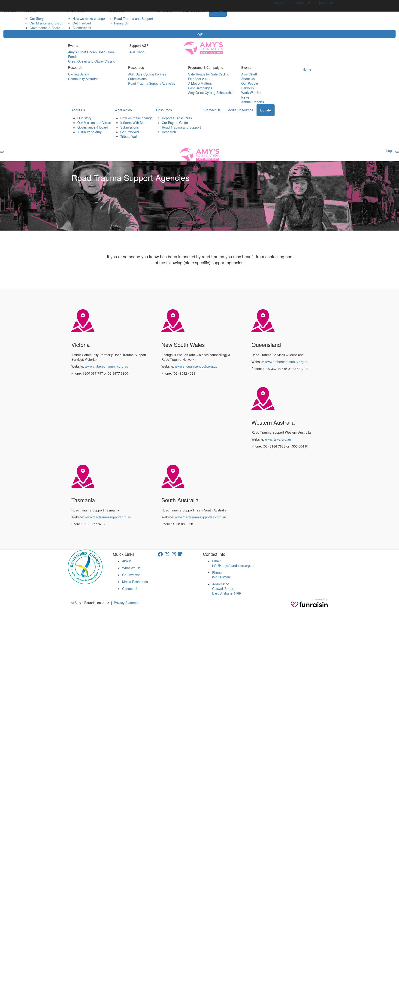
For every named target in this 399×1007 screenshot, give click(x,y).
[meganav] (277, 2)
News (245, 97)
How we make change (89, 18)
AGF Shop (137, 52)
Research (121, 23)
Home (306, 69)
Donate (265, 110)
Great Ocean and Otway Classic (91, 61)
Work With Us (251, 92)
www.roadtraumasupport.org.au (108, 517)
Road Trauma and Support (133, 18)
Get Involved (82, 23)
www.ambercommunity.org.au (106, 366)
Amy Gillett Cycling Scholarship (210, 92)
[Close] (397, 152)
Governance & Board (45, 27)
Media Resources (240, 110)
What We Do (131, 567)
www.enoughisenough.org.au (196, 366)
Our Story (37, 18)
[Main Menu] (2, 152)
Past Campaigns (200, 88)
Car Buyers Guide (175, 122)
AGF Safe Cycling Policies (147, 74)
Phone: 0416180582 (221, 574)
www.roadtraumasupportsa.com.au (200, 517)
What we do (123, 110)
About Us (248, 78)
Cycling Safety (78, 74)
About (126, 561)
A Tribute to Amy (89, 131)
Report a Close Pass (177, 118)
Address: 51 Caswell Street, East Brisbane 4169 (226, 588)
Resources (164, 110)
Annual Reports (252, 101)
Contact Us (212, 110)
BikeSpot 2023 (198, 78)
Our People (249, 83)
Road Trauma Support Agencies (151, 83)
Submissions (82, 27)
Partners (247, 88)
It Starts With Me (132, 122)
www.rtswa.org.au (278, 439)
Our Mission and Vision (46, 23)
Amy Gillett (249, 74)
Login (200, 34)
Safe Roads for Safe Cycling (208, 74)
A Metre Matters (200, 83)
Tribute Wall (128, 136)
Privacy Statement (127, 602)
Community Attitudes (83, 78)
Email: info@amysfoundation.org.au (233, 563)
